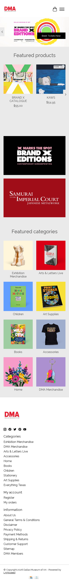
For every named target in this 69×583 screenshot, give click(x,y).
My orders (10, 502)
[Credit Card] (31, 577)
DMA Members (13, 553)
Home (18, 389)
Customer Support (16, 544)
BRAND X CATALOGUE (18, 99)
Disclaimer (10, 525)
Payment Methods (16, 534)
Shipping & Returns (16, 539)
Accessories (51, 352)
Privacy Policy (13, 529)
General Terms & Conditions (22, 520)
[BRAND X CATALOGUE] (18, 79)
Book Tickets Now (51, 35)
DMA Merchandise (51, 389)
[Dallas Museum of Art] (10, 9)
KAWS (51, 97)
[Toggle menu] (61, 9)
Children (18, 314)
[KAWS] (50, 79)
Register (9, 497)
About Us (10, 515)
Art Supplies (51, 314)
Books (18, 352)
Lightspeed (9, 572)
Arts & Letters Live (51, 273)
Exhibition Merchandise (18, 274)
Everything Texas (15, 485)
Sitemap (9, 548)
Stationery (10, 475)
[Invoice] (36, 577)
